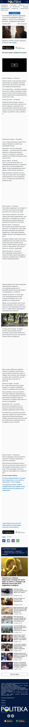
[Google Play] (20, 721)
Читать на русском (22, 23)
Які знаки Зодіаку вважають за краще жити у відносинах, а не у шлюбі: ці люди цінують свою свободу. (13, 480)
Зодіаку (14, 42)
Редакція (3, 700)
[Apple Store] (8, 721)
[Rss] (8, 715)
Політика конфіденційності (8, 697)
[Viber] (13, 540)
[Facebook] (3, 540)
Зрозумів (14, 13)
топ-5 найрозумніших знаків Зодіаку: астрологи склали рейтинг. (11, 525)
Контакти (3, 705)
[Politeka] (14, 2)
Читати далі (14, 674)
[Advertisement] (14, 352)
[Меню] (27, 2)
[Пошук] (2, 2)
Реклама (3, 702)
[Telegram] (8, 540)
